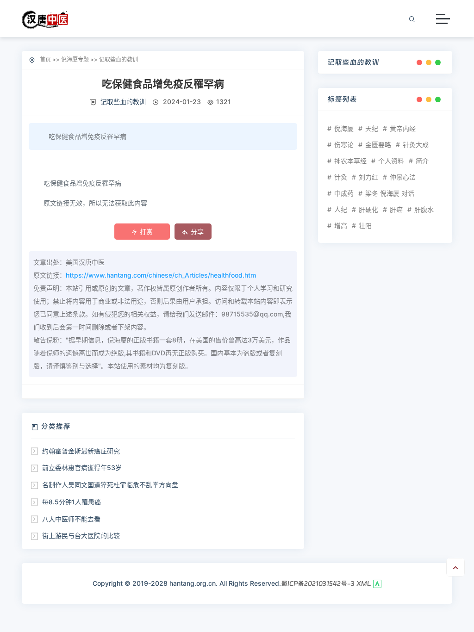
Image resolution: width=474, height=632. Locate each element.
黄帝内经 (403, 128)
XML (363, 583)
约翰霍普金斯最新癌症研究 (81, 451)
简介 (422, 161)
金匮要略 (378, 145)
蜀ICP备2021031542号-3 (318, 583)
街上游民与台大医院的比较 (81, 535)
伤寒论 (344, 145)
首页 (45, 59)
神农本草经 (350, 161)
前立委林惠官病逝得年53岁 (82, 467)
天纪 (371, 128)
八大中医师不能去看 (71, 519)
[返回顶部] (455, 567)
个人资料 (391, 161)
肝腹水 (424, 209)
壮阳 (365, 225)
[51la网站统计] (377, 583)
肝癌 (396, 209)
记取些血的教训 (118, 59)
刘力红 (368, 177)
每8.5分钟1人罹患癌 (71, 502)
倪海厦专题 (75, 59)
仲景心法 (403, 177)
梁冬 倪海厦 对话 (389, 193)
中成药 (344, 193)
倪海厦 (344, 128)
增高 (340, 225)
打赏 (146, 231)
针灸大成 (416, 145)
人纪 (340, 209)
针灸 (340, 177)
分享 (197, 231)
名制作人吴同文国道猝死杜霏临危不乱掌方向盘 (110, 485)
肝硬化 (368, 209)
